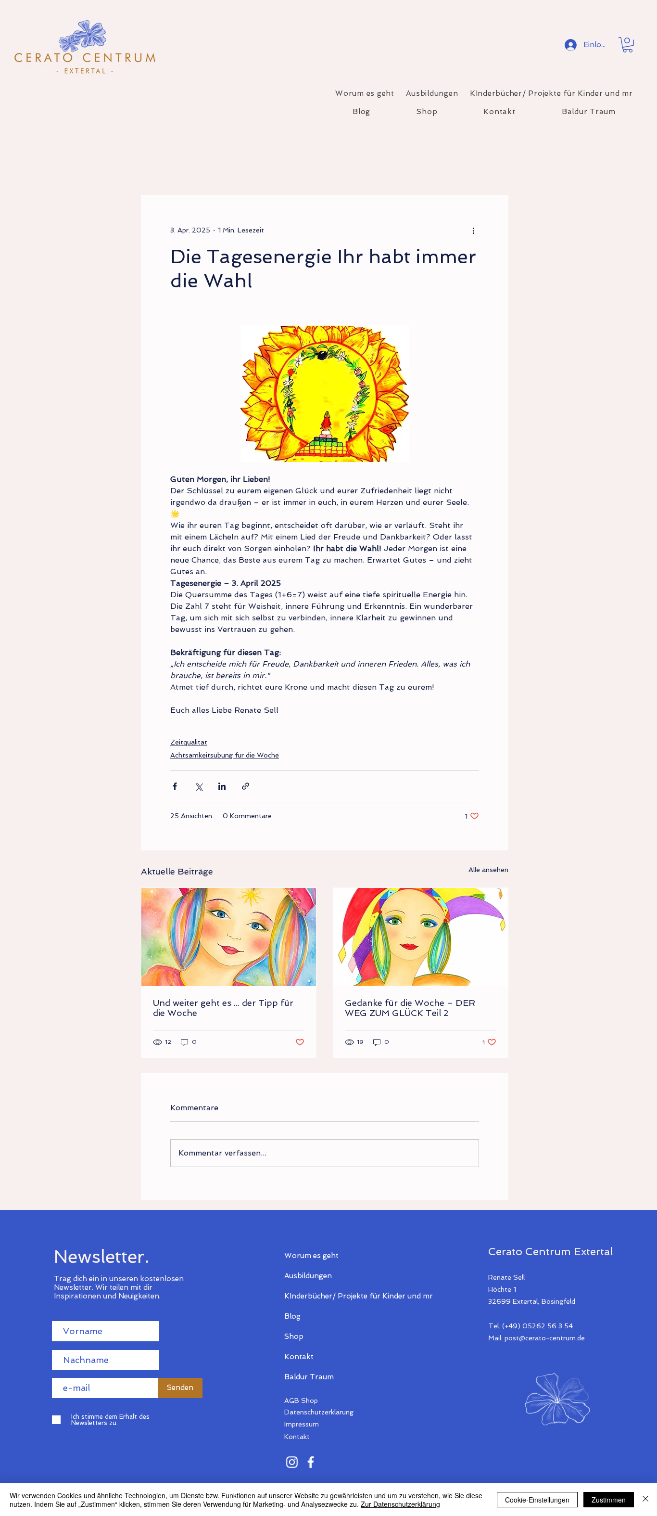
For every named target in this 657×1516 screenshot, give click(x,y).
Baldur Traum (309, 1377)
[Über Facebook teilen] (174, 786)
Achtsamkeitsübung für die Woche (224, 755)
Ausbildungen (308, 1276)
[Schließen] (645, 1499)
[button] (628, 44)
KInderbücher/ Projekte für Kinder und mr (318, 1296)
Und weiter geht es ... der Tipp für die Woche (223, 1008)
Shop (293, 1336)
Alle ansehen (488, 870)
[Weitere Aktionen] (473, 230)
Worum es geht (311, 1255)
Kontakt (299, 1356)
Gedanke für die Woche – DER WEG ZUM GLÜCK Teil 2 (410, 1008)
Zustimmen (609, 1499)
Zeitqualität (188, 742)
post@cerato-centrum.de (545, 1338)
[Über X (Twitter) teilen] (198, 786)
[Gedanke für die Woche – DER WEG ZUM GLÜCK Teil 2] (420, 937)
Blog (292, 1316)
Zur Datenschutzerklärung (400, 1504)
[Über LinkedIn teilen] (222, 786)
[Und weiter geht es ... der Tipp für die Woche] (228, 937)
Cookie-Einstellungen (537, 1499)
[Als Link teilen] (245, 786)
